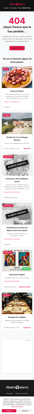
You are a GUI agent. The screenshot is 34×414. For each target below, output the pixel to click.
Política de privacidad (21, 393)
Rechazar (25, 410)
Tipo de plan (13, 8)
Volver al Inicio (17, 48)
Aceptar (9, 410)
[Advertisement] (17, 356)
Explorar (6, 8)
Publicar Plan (26, 8)
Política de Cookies (17, 406)
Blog (19, 8)
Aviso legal (9, 393)
